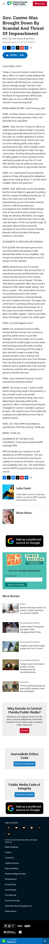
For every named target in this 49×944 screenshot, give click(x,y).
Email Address (11, 576)
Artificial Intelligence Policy (15, 874)
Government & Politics (30, 623)
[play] (3, 941)
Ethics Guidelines (11, 868)
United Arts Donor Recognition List (18, 906)
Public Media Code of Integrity (24, 786)
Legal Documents (12, 863)
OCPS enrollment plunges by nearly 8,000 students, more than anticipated (32, 688)
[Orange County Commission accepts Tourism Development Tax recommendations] (11, 664)
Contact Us (9, 858)
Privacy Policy (10, 884)
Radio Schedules (11, 847)
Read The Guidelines (24, 763)
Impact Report (10, 911)
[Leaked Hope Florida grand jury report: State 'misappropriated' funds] (11, 627)
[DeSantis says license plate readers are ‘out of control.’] (11, 646)
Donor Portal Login (12, 901)
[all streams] (45, 941)
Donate (40, 4)
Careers (8, 852)
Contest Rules (10, 890)
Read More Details (24, 794)
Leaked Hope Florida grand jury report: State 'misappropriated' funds (32, 629)
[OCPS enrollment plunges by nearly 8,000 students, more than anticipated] (11, 686)
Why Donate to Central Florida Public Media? (24, 710)
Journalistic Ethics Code (24, 756)
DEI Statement (11, 879)
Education (24, 682)
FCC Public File (10, 895)
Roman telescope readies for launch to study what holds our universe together (33, 610)
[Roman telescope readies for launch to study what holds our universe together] (11, 608)
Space (23, 604)
